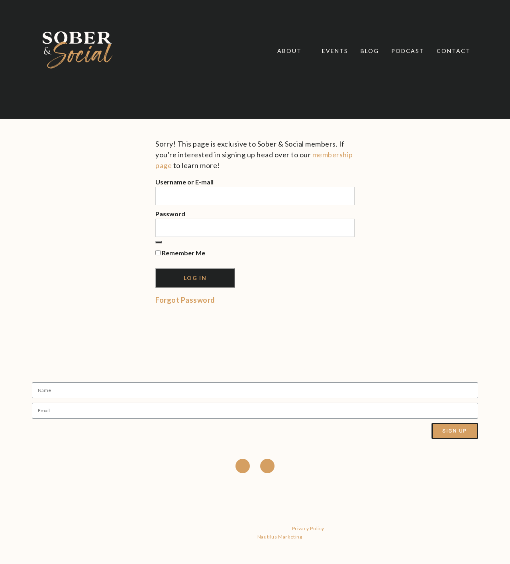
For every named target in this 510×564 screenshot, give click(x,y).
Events (335, 50)
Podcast (407, 50)
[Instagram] (267, 466)
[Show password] (158, 242)
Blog (370, 50)
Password (170, 213)
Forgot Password (185, 300)
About (289, 50)
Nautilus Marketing (279, 537)
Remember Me (183, 253)
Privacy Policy (308, 528)
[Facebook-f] (242, 466)
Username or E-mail (184, 182)
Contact (454, 50)
